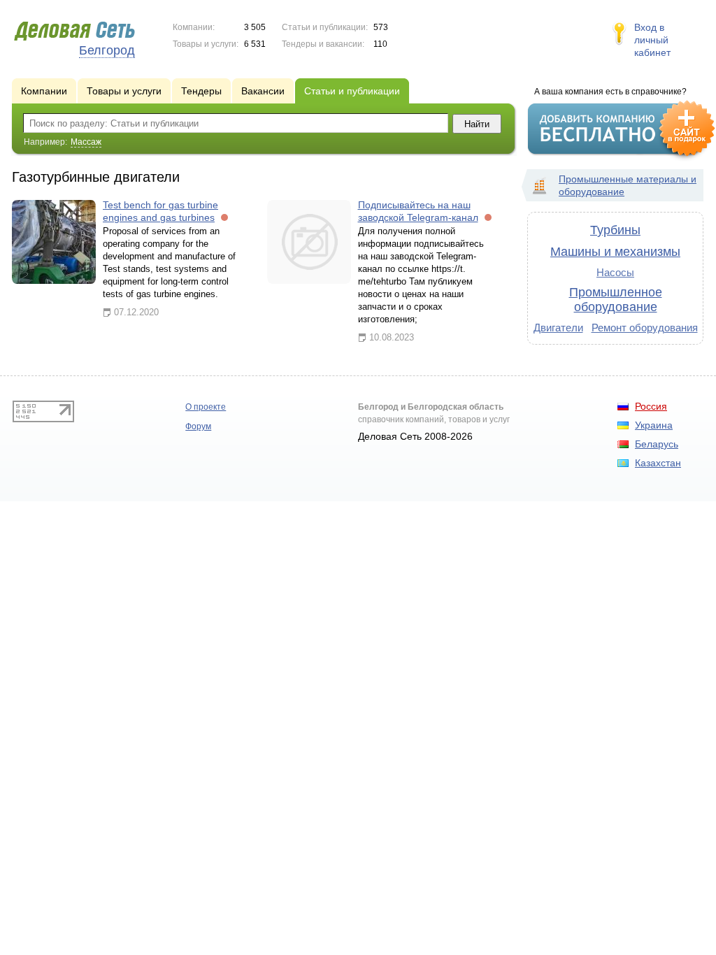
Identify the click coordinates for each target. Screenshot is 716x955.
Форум (198, 426)
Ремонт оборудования (645, 327)
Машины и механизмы (615, 252)
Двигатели (558, 327)
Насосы (615, 272)
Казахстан (658, 462)
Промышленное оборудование (615, 299)
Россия (651, 406)
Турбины (615, 230)
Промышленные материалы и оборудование (627, 185)
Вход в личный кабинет (652, 40)
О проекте (205, 407)
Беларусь (656, 444)
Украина (654, 425)
